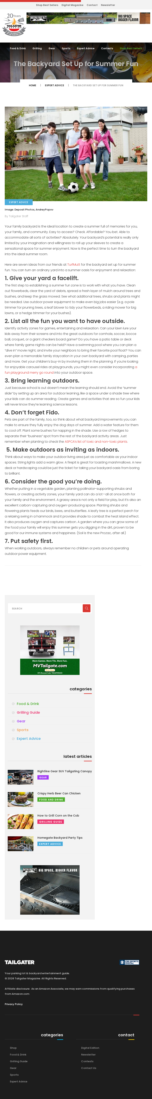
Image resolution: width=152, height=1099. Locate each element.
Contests (107, 48)
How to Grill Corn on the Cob (58, 816)
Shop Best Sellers (47, 5)
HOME (32, 85)
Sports (66, 48)
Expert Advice (85, 48)
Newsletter (108, 5)
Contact (92, 5)
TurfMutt (73, 264)
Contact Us (88, 1068)
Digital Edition (90, 1048)
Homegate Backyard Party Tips (60, 838)
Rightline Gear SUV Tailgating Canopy (64, 771)
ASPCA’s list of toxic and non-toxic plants (96, 441)
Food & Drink (18, 48)
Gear (51, 48)
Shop (13, 1048)
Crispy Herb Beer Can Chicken (59, 793)
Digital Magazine (72, 5)
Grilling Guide (28, 712)
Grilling (37, 48)
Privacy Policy (14, 1004)
